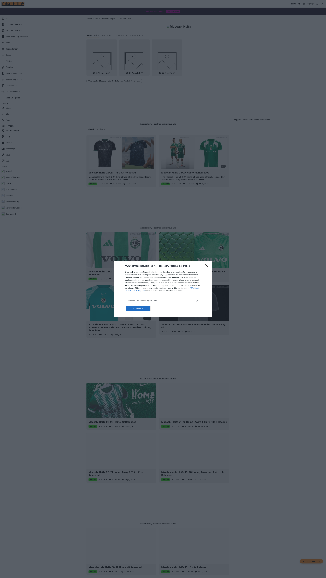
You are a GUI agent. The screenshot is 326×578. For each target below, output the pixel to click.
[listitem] (163, 300)
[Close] (207, 266)
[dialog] (163, 289)
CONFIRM (138, 308)
